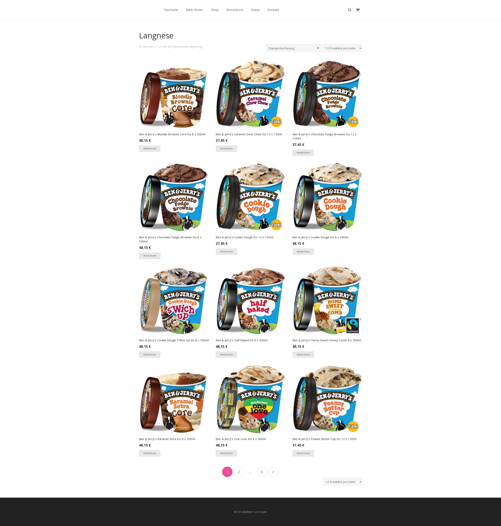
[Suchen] (350, 10)
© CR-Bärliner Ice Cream (250, 512)
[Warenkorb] (358, 10)
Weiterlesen (149, 148)
